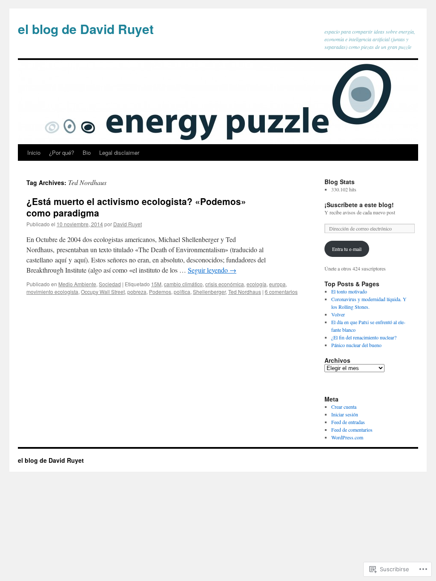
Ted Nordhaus (244, 291)
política (182, 291)
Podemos (160, 291)
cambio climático (183, 284)
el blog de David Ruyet (86, 29)
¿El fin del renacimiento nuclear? (363, 337)
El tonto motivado (349, 291)
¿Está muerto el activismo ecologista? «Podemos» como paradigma (136, 207)
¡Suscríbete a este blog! (359, 204)
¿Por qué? (61, 152)
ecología (257, 284)
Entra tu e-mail (346, 248)
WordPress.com (347, 437)
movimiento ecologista (52, 291)
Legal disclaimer (119, 152)
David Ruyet (127, 224)
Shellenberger (209, 291)
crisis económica (224, 284)
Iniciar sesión (344, 414)
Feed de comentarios (352, 429)
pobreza (136, 291)
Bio (87, 152)
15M (156, 284)
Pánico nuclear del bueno (356, 345)
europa (277, 284)
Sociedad (110, 284)
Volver (338, 314)
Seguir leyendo (212, 269)
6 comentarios (281, 291)
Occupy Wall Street (103, 291)
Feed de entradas (348, 422)
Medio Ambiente (77, 284)
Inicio (33, 152)
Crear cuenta (343, 406)
